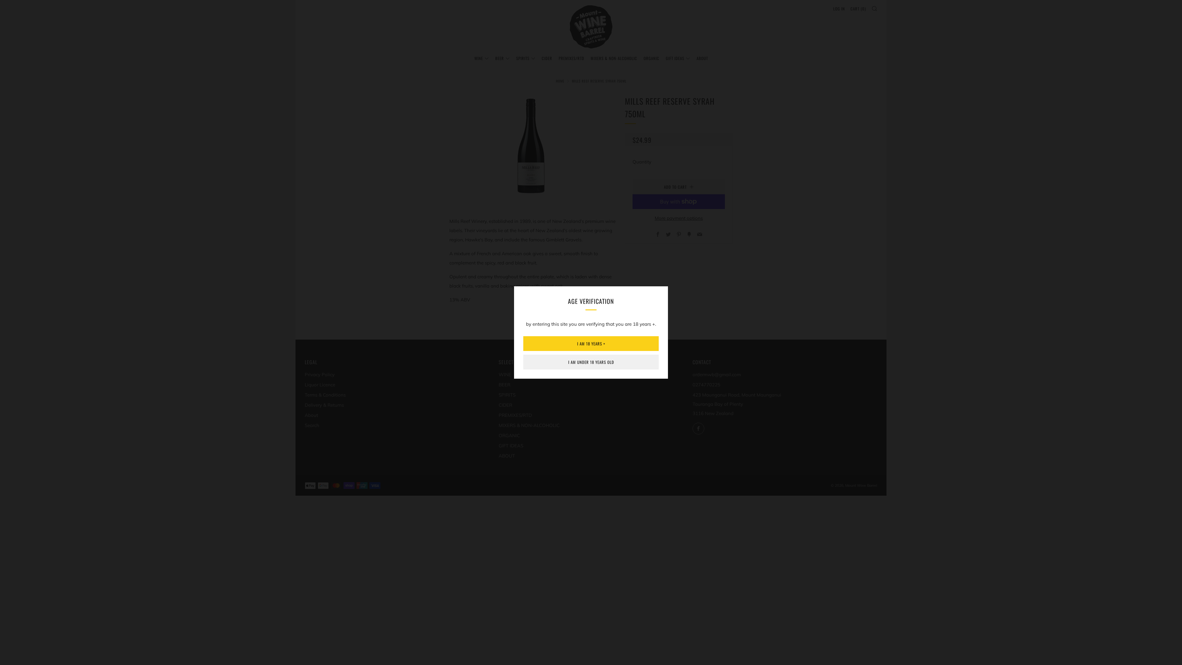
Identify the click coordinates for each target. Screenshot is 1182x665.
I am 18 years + (591, 344)
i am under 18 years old (591, 362)
